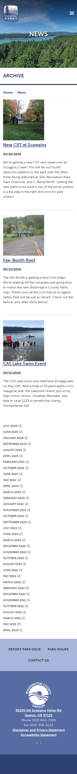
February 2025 (14, 461)
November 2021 (14, 600)
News (21, 92)
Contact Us (38, 660)
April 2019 (10, 630)
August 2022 (12, 564)
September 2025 (15, 443)
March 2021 (12, 618)
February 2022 (14, 588)
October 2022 (13, 558)
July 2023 (10, 528)
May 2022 (9, 576)
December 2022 (14, 546)
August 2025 (12, 450)
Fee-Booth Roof (19, 260)
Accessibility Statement (38, 735)
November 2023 (14, 510)
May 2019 (9, 624)
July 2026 (10, 425)
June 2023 (10, 534)
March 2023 (12, 540)
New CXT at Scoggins (24, 144)
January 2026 (13, 438)
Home (8, 92)
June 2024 (10, 473)
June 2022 (10, 570)
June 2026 (10, 431)
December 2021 (14, 594)
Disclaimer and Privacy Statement (39, 730)
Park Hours (58, 649)
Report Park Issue (24, 649)
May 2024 (9, 480)
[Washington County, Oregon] (10, 13)
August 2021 (12, 612)
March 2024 (12, 492)
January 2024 (13, 504)
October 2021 (13, 606)
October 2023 (13, 516)
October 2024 (13, 468)
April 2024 (11, 486)
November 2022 (14, 552)
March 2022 (12, 582)
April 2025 (10, 456)
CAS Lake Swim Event (24, 363)
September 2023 (15, 522)
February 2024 (14, 498)
